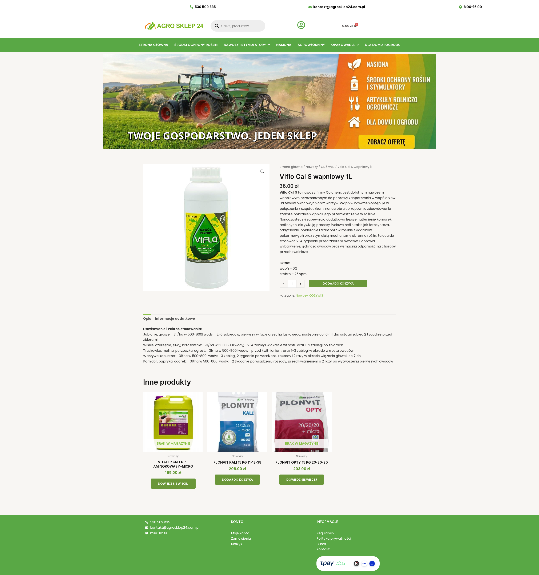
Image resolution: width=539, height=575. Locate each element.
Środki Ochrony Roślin (195, 44)
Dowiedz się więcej (173, 483)
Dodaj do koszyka (338, 283)
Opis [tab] (147, 318)
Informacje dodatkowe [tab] (175, 318)
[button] (247, 45)
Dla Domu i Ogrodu (382, 44)
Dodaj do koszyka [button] (237, 479)
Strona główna (291, 167)
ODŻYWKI (327, 167)
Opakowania (343, 44)
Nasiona (283, 44)
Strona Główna (153, 44)
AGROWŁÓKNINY (311, 44)
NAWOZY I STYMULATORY (245, 44)
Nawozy (312, 167)
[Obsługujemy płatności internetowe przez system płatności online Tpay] (348, 563)
